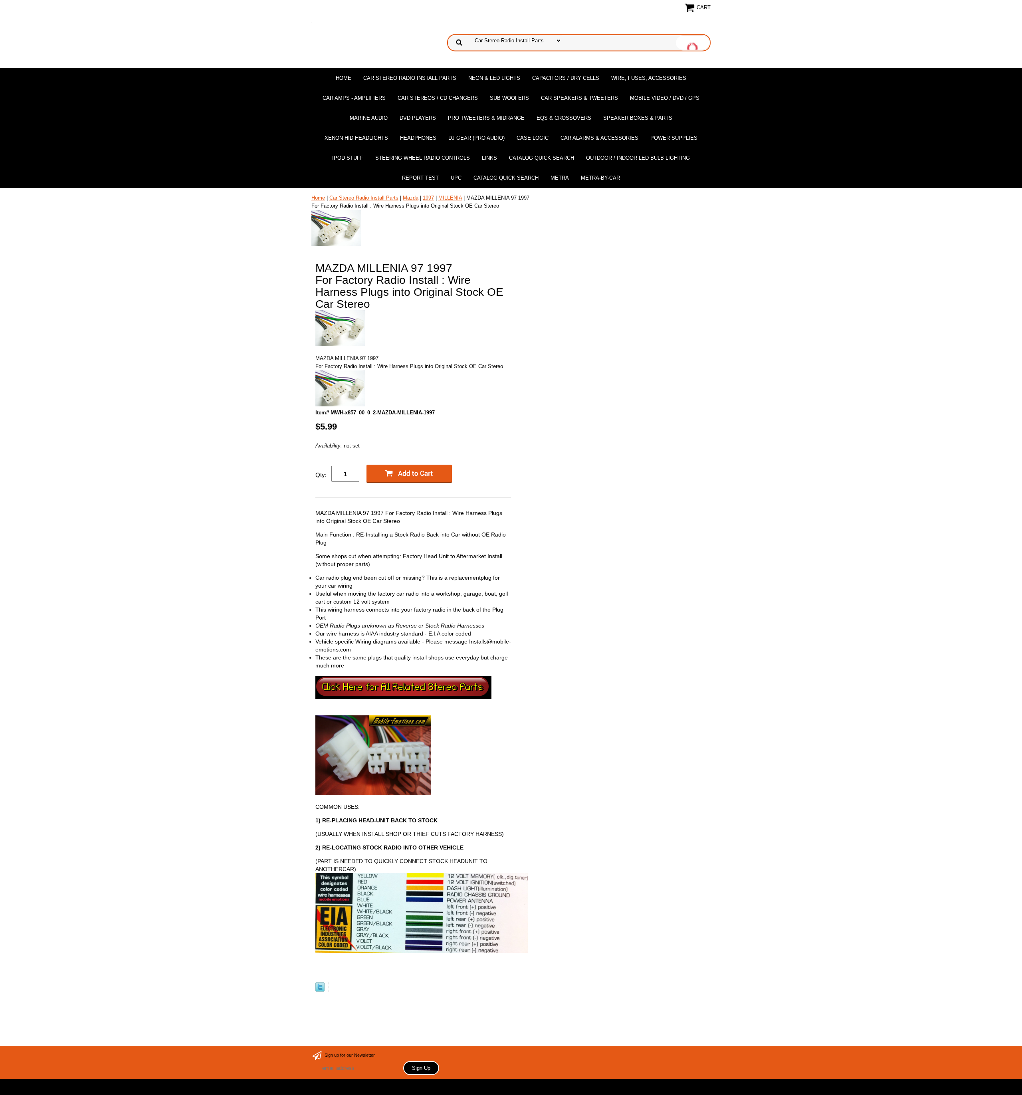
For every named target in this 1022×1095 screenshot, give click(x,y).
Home (343, 78)
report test (420, 178)
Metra (560, 178)
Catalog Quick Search (541, 158)
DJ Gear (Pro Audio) (476, 138)
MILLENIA (450, 198)
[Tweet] (320, 990)
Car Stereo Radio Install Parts (409, 78)
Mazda (410, 198)
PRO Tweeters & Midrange (486, 118)
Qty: (321, 474)
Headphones (418, 138)
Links (489, 158)
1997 (428, 198)
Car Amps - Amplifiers (354, 98)
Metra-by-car (600, 178)
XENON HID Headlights (356, 138)
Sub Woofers (509, 98)
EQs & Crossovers (564, 118)
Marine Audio (369, 118)
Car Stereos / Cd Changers (438, 98)
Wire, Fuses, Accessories (648, 78)
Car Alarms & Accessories (599, 138)
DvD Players (418, 118)
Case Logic (533, 138)
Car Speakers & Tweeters (579, 98)
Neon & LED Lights (494, 78)
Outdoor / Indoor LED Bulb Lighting (638, 158)
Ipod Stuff (347, 158)
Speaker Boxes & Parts (637, 118)
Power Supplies (673, 138)
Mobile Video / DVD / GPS (664, 98)
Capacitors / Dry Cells (565, 78)
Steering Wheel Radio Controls (422, 158)
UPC (456, 178)
